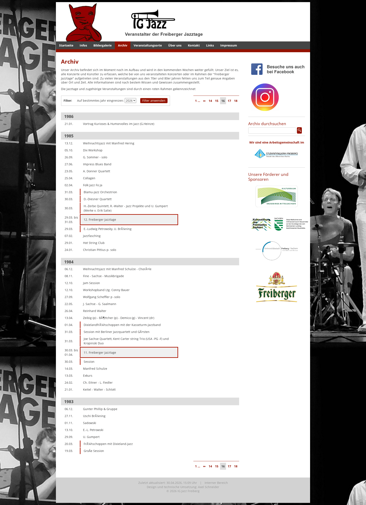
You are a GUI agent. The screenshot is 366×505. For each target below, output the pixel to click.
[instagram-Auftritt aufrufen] (265, 114)
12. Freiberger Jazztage (100, 220)
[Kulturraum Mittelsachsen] (276, 210)
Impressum (228, 45)
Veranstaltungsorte (148, 45)
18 (235, 101)
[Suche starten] (299, 130)
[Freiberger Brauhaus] (276, 313)
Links (210, 45)
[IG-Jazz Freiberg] (146, 39)
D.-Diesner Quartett (98, 199)
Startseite (66, 45)
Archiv (122, 45)
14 (210, 101)
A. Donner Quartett (96, 171)
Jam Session (91, 283)
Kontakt (194, 45)
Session (89, 362)
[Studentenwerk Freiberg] (276, 163)
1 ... (197, 101)
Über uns (175, 45)
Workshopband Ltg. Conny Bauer (106, 290)
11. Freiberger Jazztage (100, 352)
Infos (83, 45)
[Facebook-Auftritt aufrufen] (279, 78)
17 (229, 101)
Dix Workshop (93, 150)
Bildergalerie (102, 45)
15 (216, 101)
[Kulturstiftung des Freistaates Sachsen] (279, 234)
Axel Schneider (208, 487)
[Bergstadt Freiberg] (276, 264)
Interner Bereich (216, 483)
